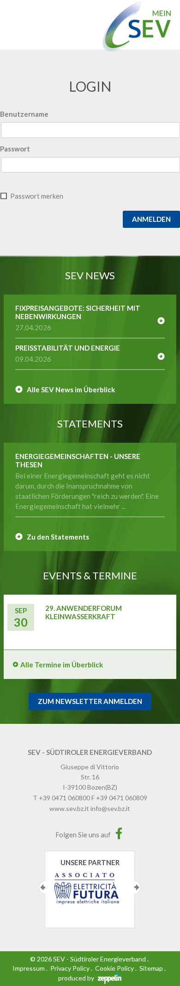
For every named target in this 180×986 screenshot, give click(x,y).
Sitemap (151, 968)
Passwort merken (36, 196)
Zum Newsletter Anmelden (90, 701)
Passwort (15, 148)
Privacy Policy (70, 968)
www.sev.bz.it (69, 808)
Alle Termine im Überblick (61, 664)
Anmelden (151, 219)
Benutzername (24, 114)
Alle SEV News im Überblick (71, 389)
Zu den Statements (58, 537)
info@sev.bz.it (110, 808)
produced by (77, 978)
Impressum (28, 968)
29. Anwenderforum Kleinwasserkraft (83, 612)
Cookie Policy (114, 968)
